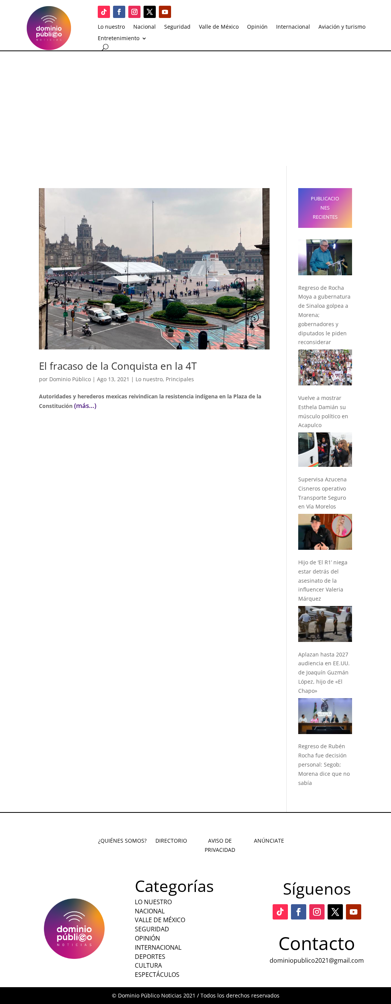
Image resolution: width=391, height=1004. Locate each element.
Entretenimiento (118, 39)
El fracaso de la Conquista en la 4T (118, 366)
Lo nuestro (111, 27)
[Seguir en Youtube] (165, 12)
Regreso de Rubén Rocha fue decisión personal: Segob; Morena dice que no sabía (324, 764)
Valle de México (219, 27)
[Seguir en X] (150, 12)
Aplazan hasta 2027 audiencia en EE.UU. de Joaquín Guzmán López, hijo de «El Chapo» (324, 672)
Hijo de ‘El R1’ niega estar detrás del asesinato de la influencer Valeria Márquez (322, 580)
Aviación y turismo (341, 27)
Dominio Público (70, 379)
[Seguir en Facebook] (119, 12)
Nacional (144, 27)
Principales (180, 379)
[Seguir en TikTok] (104, 12)
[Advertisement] (195, 108)
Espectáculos (157, 974)
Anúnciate (269, 840)
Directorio (171, 840)
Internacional (293, 27)
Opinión (257, 27)
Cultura (148, 965)
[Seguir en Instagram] (134, 12)
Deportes (150, 956)
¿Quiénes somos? (122, 840)
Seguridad (177, 27)
